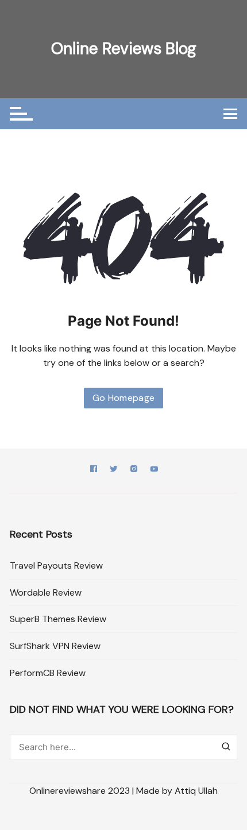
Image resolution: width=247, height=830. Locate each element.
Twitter (113, 470)
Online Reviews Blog (123, 48)
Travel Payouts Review (56, 565)
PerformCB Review (48, 673)
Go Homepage (123, 398)
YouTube (154, 470)
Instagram (133, 470)
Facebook (93, 470)
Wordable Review (46, 592)
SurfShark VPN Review (55, 646)
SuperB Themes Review (58, 619)
